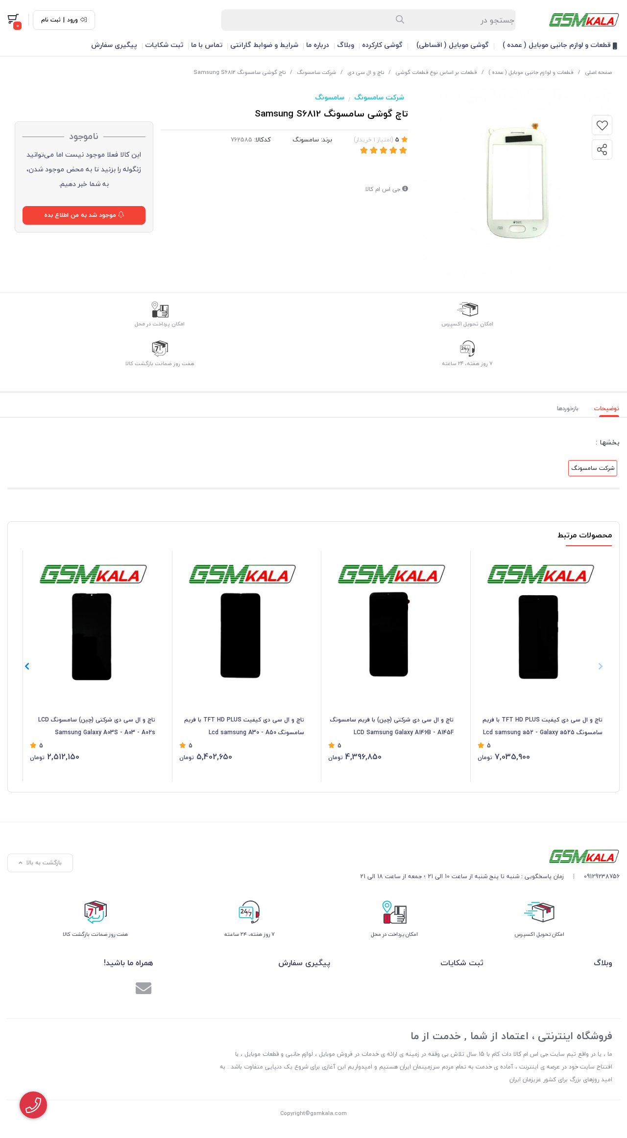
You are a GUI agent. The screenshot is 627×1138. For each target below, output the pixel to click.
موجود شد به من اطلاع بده (81, 214)
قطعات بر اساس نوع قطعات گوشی (436, 72)
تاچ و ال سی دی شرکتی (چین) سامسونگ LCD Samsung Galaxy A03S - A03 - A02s (96, 726)
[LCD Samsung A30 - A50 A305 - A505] (242, 618)
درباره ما (317, 45)
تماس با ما (206, 45)
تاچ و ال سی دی (365, 72)
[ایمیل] (143, 990)
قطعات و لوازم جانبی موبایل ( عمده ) (558, 45)
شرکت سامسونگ (316, 72)
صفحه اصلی (598, 72)
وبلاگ (345, 45)
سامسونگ (329, 97)
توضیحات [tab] (606, 408)
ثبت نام (51, 20)
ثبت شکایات (164, 45)
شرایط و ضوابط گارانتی (264, 45)
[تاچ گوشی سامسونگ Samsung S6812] (490, 856)
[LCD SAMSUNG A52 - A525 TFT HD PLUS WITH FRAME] (540, 618)
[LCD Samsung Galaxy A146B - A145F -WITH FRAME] (390, 618)
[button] (26, 666)
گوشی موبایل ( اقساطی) (452, 45)
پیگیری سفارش (114, 45)
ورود (72, 20)
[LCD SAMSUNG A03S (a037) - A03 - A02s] (92, 618)
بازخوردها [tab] (568, 408)
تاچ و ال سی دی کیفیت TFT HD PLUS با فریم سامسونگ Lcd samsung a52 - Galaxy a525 (542, 726)
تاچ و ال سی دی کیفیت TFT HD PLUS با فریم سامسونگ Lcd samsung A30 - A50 (244, 726)
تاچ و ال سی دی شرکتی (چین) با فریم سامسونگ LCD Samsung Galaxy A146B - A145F (392, 726)
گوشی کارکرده (382, 45)
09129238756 (602, 876)
